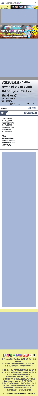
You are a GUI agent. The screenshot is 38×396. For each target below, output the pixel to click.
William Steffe (11, 99)
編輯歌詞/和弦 (30, 113)
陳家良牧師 (9, 101)
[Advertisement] (19, 16)
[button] (13, 36)
